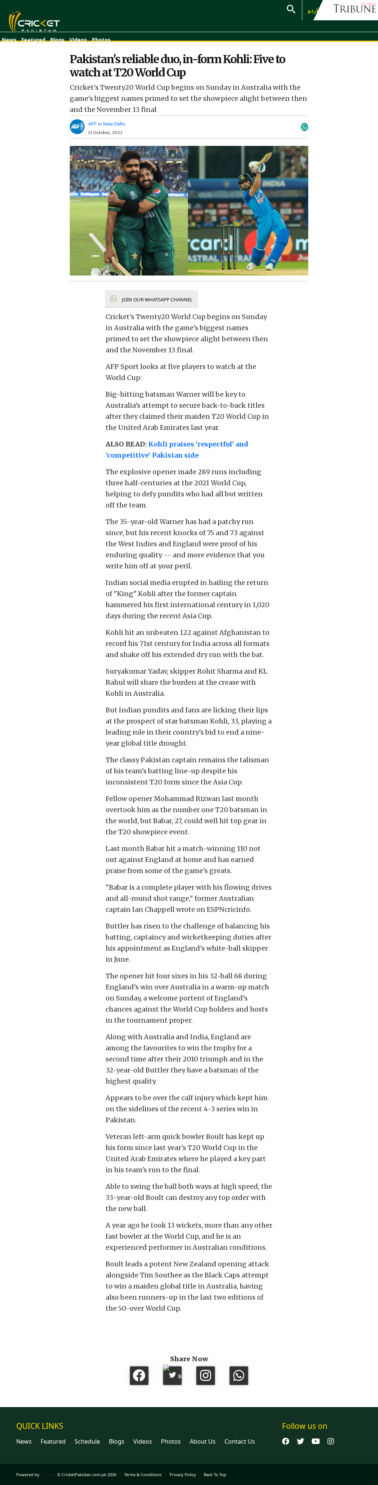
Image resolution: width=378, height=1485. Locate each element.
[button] (151, 299)
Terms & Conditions (143, 1474)
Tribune (48, 1474)
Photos (101, 39)
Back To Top (215, 1474)
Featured (33, 39)
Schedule (87, 1441)
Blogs (57, 39)
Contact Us (239, 1441)
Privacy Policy (182, 1474)
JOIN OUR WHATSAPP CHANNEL (157, 299)
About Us (203, 1441)
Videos (78, 39)
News (9, 39)
